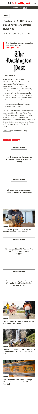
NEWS (6, 16)
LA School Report (19, 3)
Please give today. (12, 47)
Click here (7, 131)
